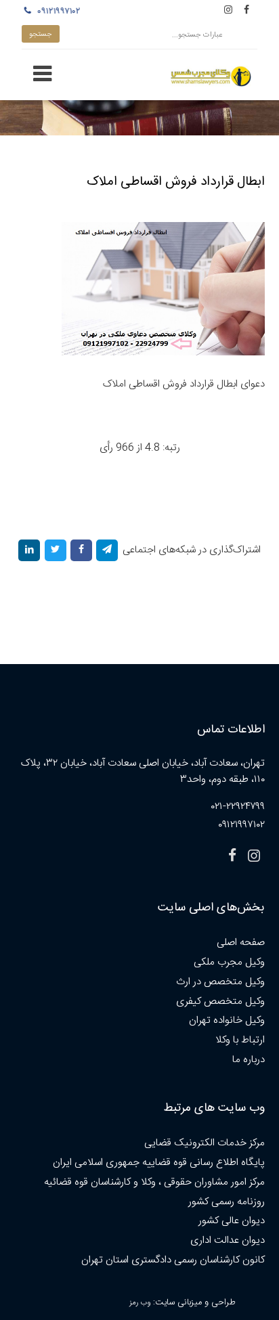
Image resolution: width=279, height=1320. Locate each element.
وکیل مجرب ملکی (229, 962)
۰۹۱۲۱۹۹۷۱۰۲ (57, 11)
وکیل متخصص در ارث (220, 981)
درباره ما (248, 1059)
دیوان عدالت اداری (227, 1240)
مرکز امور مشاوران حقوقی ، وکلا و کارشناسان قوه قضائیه (154, 1182)
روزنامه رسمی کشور (226, 1201)
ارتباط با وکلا (240, 1040)
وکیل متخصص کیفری (220, 1001)
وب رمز (139, 1302)
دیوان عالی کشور (231, 1220)
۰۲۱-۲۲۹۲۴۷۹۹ (238, 806)
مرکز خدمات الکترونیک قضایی (204, 1143)
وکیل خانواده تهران (227, 1020)
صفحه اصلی (241, 942)
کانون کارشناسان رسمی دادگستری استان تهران (173, 1260)
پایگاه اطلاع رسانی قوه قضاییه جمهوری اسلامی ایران (159, 1162)
